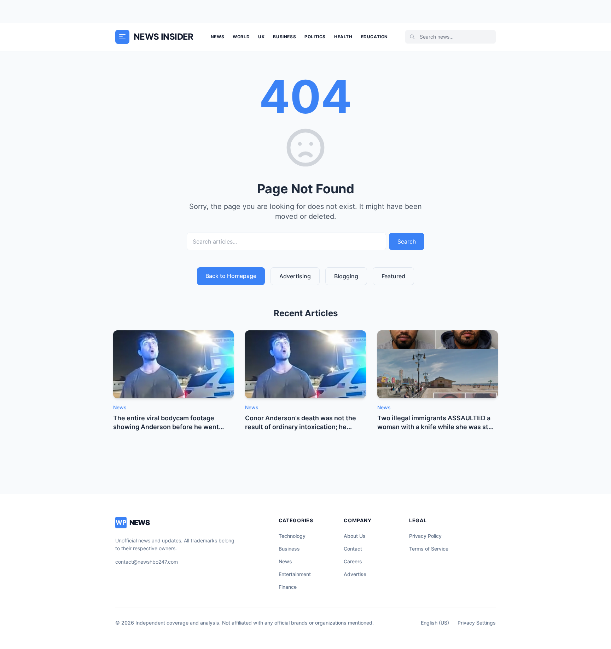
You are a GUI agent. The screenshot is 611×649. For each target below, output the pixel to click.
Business (284, 36)
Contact (353, 549)
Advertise (355, 574)
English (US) (435, 623)
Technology (292, 536)
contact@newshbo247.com (146, 562)
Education (374, 36)
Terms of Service (428, 549)
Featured (393, 276)
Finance (288, 587)
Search (406, 241)
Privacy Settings (477, 623)
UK (261, 36)
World (241, 36)
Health (343, 36)
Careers (353, 561)
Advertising (295, 276)
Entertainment (295, 574)
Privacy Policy (425, 536)
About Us (355, 536)
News (217, 36)
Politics (315, 36)
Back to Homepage (230, 275)
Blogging (346, 276)
